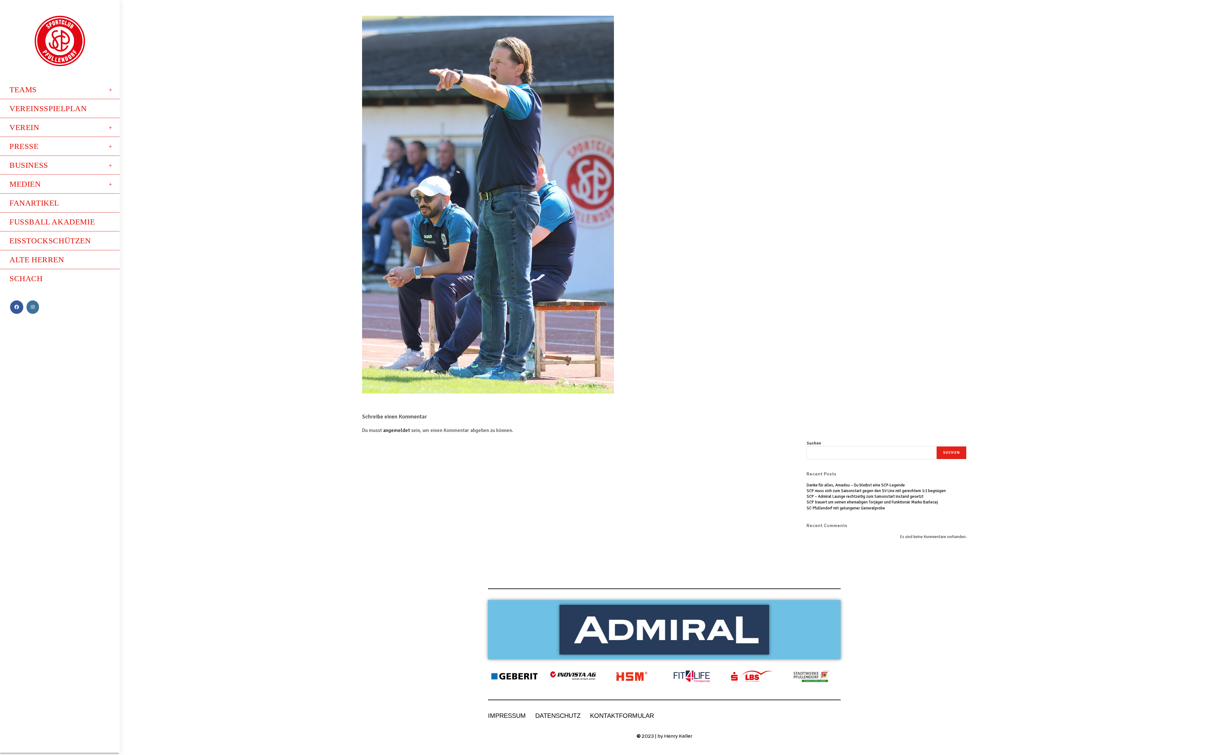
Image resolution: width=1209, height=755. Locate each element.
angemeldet (396, 430)
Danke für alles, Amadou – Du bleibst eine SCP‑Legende (856, 485)
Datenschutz (558, 715)
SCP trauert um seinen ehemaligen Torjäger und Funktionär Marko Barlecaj (872, 502)
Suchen (814, 443)
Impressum (507, 715)
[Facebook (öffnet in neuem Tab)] (16, 307)
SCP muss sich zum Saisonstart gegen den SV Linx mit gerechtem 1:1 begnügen (876, 490)
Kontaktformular (622, 715)
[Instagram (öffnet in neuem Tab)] (32, 307)
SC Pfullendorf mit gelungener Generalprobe (846, 508)
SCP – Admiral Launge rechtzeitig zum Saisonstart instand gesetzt (865, 496)
